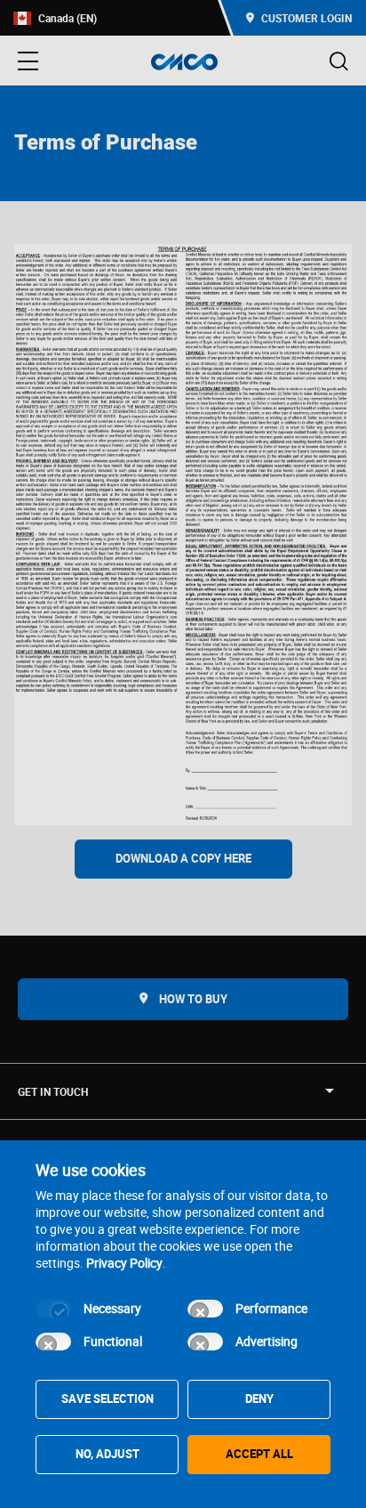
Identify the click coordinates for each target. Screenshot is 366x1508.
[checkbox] (53, 1308)
